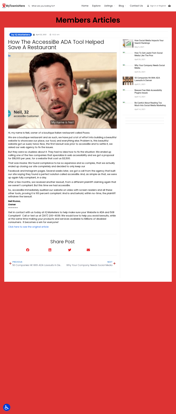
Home (85, 5)
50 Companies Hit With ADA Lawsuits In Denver (147, 79)
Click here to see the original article (28, 226)
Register (162, 5)
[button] (34, 250)
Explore (96, 5)
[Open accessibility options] (6, 407)
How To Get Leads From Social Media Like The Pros (149, 54)
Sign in (153, 5)
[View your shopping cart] (169, 5)
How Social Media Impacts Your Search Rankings (149, 41)
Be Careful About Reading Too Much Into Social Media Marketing (150, 104)
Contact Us (136, 5)
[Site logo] (14, 5)
